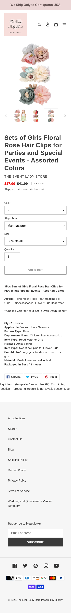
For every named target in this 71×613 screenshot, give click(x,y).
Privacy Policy (17, 480)
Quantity (9, 249)
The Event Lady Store (28, 600)
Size (6, 233)
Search (12, 428)
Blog (11, 449)
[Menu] (64, 24)
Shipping (9, 189)
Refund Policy (17, 470)
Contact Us (15, 439)
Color (7, 202)
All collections (16, 418)
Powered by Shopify (52, 600)
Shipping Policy (18, 459)
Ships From (11, 218)
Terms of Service (19, 491)
